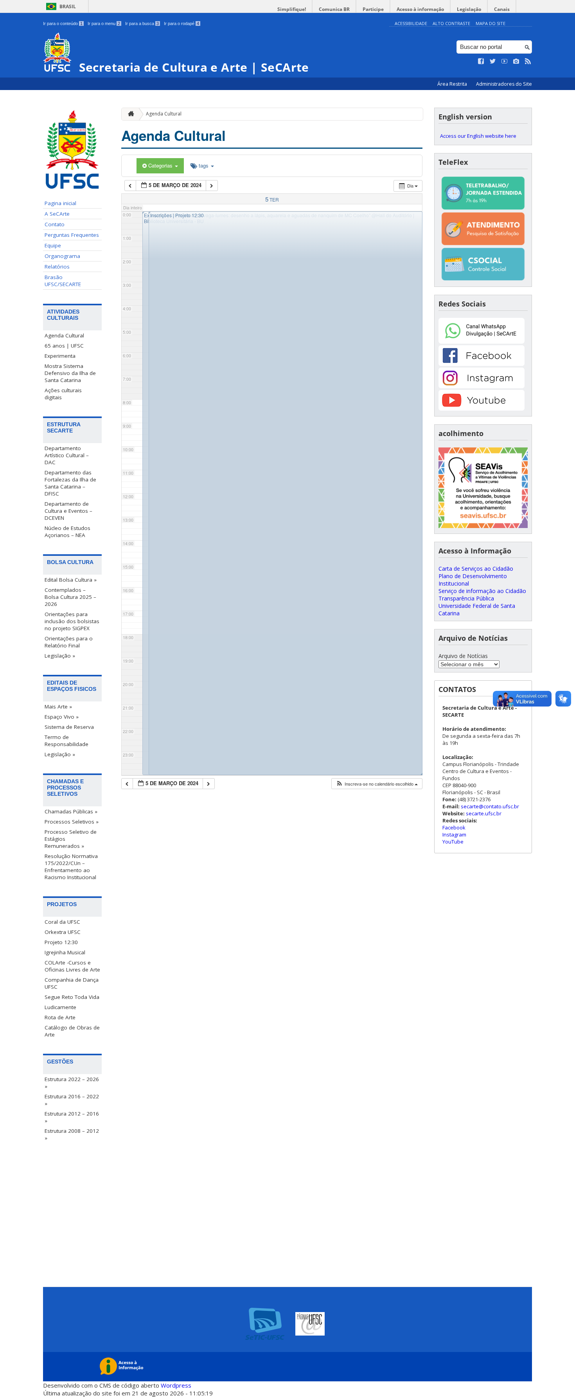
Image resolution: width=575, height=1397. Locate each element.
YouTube (453, 841)
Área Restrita (452, 84)
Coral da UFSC (62, 921)
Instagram (454, 834)
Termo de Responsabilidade (66, 741)
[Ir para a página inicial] (129, 114)
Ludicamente (60, 1007)
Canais (502, 9)
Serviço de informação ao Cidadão (482, 591)
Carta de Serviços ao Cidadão (475, 568)
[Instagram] (481, 386)
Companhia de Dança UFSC (72, 983)
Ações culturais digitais (63, 394)
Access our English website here (478, 135)
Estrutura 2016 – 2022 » (72, 1100)
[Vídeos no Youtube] (504, 61)
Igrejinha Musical (65, 952)
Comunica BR (334, 9)
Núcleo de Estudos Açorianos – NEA (67, 532)
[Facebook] (481, 364)
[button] (377, 784)
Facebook (453, 827)
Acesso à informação (420, 9)
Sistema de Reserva (69, 726)
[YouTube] (481, 408)
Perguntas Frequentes (72, 234)
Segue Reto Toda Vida (72, 996)
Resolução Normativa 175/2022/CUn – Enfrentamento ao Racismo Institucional (71, 867)
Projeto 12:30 (61, 942)
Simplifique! (291, 9)
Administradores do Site (504, 84)
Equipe (53, 245)
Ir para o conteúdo (63, 23)
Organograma (62, 256)
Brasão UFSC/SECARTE (63, 281)
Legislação (469, 9)
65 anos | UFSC (64, 345)
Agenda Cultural (64, 335)
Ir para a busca (142, 23)
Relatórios (57, 266)
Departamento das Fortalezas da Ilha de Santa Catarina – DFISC (70, 483)
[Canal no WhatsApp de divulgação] (481, 341)
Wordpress (176, 1385)
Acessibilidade (411, 23)
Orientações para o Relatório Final (69, 642)
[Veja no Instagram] (516, 61)
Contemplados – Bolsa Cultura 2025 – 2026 (70, 596)
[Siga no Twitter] (493, 61)
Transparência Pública (466, 598)
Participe (373, 9)
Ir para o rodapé (181, 23)
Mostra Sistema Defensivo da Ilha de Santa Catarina (70, 373)
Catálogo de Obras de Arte (72, 1031)
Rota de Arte (60, 1017)
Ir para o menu (104, 23)
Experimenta (60, 355)
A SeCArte (57, 213)
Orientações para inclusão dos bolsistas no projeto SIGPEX (72, 621)
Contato (55, 224)
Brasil (67, 6)
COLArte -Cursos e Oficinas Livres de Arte (72, 966)
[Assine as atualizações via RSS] (528, 61)
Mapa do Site (490, 23)
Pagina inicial (60, 203)
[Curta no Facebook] (481, 61)
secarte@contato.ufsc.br (490, 806)
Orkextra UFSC (63, 932)
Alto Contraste (451, 23)
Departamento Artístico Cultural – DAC (67, 455)
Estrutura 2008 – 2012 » (72, 1134)
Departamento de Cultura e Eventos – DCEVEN (68, 510)
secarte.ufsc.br (483, 813)
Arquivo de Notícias (463, 656)
